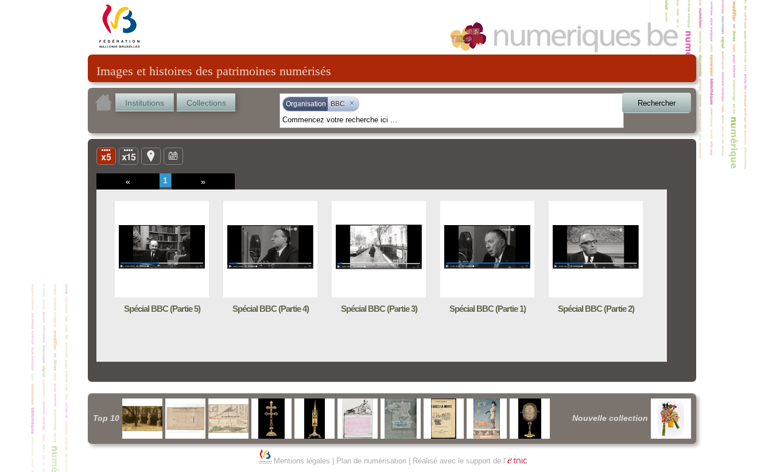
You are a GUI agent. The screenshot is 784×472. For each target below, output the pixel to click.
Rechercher (657, 103)
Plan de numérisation (371, 460)
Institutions (144, 102)
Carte (151, 155)
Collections (206, 102)
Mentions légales (302, 460)
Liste (128, 155)
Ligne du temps (173, 155)
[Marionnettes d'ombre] (671, 419)
